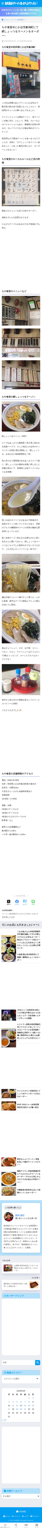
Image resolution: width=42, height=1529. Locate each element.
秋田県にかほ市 (8, 917)
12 (17, 1406)
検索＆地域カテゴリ (5, 1527)
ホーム (7, 1516)
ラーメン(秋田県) (9, 914)
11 (13, 1406)
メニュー (16, 1516)
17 (9, 1409)
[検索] (37, 1362)
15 (29, 1406)
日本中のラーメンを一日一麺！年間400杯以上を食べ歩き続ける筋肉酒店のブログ (21, 12)
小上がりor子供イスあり (27, 914)
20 (21, 1409)
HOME (22, 1511)
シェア (25, 1516)
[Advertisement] (21, 258)
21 (25, 1409)
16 (33, 1406)
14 (25, 1406)
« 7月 (4, 1420)
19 (17, 1409)
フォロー (35, 1516)
